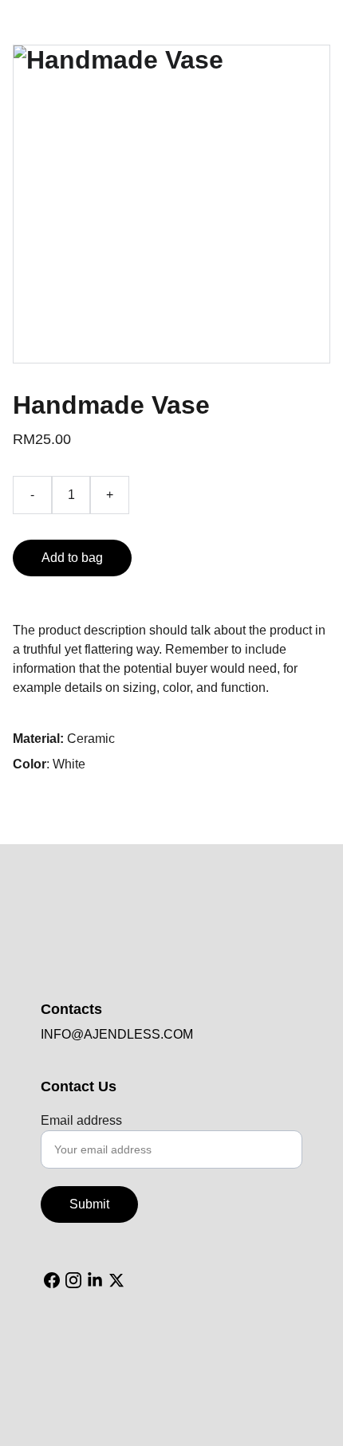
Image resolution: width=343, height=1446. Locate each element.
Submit (89, 1204)
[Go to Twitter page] (116, 1280)
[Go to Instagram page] (73, 1280)
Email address (81, 1120)
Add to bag (72, 557)
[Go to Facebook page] (52, 1280)
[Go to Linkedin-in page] (95, 1280)
